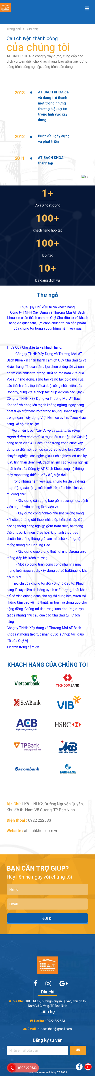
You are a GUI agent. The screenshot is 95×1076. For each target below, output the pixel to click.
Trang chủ (14, 29)
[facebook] (33, 983)
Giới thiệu (33, 29)
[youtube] (88, 1066)
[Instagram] (46, 983)
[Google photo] (60, 983)
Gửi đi (47, 918)
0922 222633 (27, 1068)
